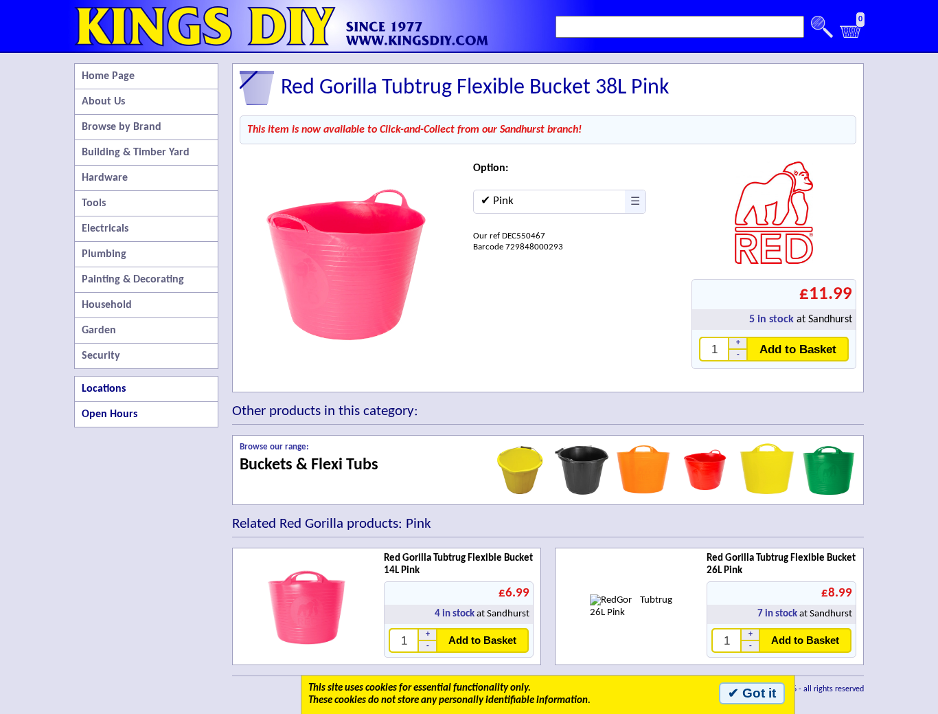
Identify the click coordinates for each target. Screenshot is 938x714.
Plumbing (104, 254)
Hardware (105, 177)
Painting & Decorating (133, 279)
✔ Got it (751, 693)
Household (107, 305)
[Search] (822, 26)
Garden (99, 330)
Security (101, 355)
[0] (850, 35)
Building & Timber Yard (136, 152)
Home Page (108, 76)
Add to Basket (797, 349)
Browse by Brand (121, 127)
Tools (94, 203)
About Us (103, 101)
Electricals (105, 228)
